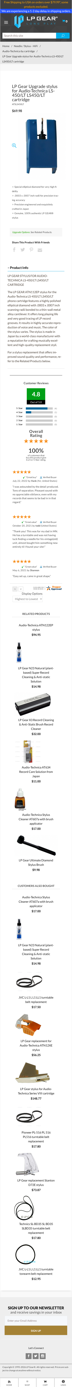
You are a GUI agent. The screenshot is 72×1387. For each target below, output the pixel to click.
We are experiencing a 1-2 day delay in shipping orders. (36, 11)
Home (5, 46)
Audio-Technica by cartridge (18, 51)
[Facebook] (29, 1356)
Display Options (32, 593)
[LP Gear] (36, 21)
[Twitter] (36, 1356)
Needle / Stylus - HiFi (26, 46)
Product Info (19, 268)
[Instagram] (43, 1356)
